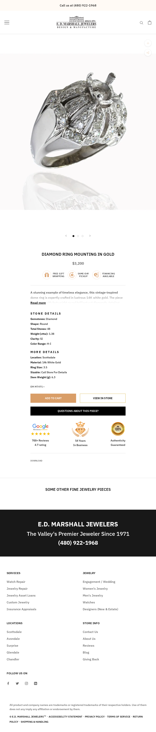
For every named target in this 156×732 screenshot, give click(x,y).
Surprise (12, 645)
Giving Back (91, 659)
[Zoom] (148, 43)
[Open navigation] (6, 22)
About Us (89, 639)
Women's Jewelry (95, 588)
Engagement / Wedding (99, 582)
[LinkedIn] (35, 683)
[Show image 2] (78, 236)
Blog (86, 652)
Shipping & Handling (34, 721)
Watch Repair (16, 582)
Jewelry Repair (17, 588)
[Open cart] (149, 22)
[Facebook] (8, 683)
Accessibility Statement (65, 716)
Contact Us (90, 632)
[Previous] (66, 236)
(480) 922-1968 (78, 542)
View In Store (102, 398)
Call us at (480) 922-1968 (78, 5)
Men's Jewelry (93, 595)
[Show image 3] (83, 236)
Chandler (13, 659)
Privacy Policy (95, 716)
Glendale (13, 652)
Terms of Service (118, 716)
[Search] (141, 22)
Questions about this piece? (78, 411)
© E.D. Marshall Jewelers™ (28, 716)
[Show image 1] (73, 236)
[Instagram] (26, 683)
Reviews (88, 645)
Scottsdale (14, 632)
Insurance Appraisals (21, 609)
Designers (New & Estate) (100, 609)
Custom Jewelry (18, 602)
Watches (89, 602)
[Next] (90, 236)
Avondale (13, 639)
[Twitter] (17, 683)
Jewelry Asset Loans (21, 595)
